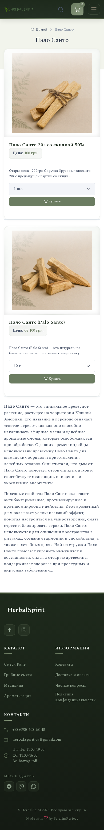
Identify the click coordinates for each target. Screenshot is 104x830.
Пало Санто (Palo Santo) (37, 322)
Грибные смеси (18, 675)
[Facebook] (9, 630)
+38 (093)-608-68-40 (29, 730)
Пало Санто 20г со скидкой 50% (46, 144)
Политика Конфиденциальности (75, 697)
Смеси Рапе (15, 665)
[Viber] (21, 786)
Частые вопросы (70, 686)
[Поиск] (61, 9)
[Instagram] (24, 630)
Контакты (64, 665)
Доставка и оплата (72, 675)
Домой (41, 29)
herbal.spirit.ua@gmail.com (37, 740)
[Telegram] (9, 786)
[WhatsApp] (34, 786)
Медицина (13, 686)
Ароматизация (17, 696)
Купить (55, 201)
